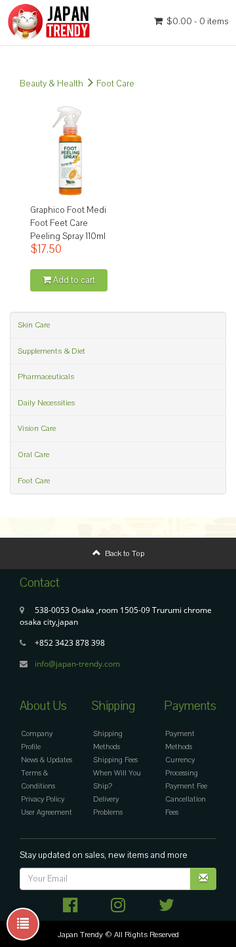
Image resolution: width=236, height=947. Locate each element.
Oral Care (33, 454)
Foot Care (115, 84)
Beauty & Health (51, 84)
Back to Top (122, 553)
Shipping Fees (115, 760)
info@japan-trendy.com (77, 663)
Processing (181, 773)
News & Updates (46, 760)
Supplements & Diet (51, 351)
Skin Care (34, 325)
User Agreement (46, 812)
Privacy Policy (42, 799)
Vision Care (37, 428)
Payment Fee (186, 786)
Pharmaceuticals (46, 376)
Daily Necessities (46, 403)
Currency (180, 760)
